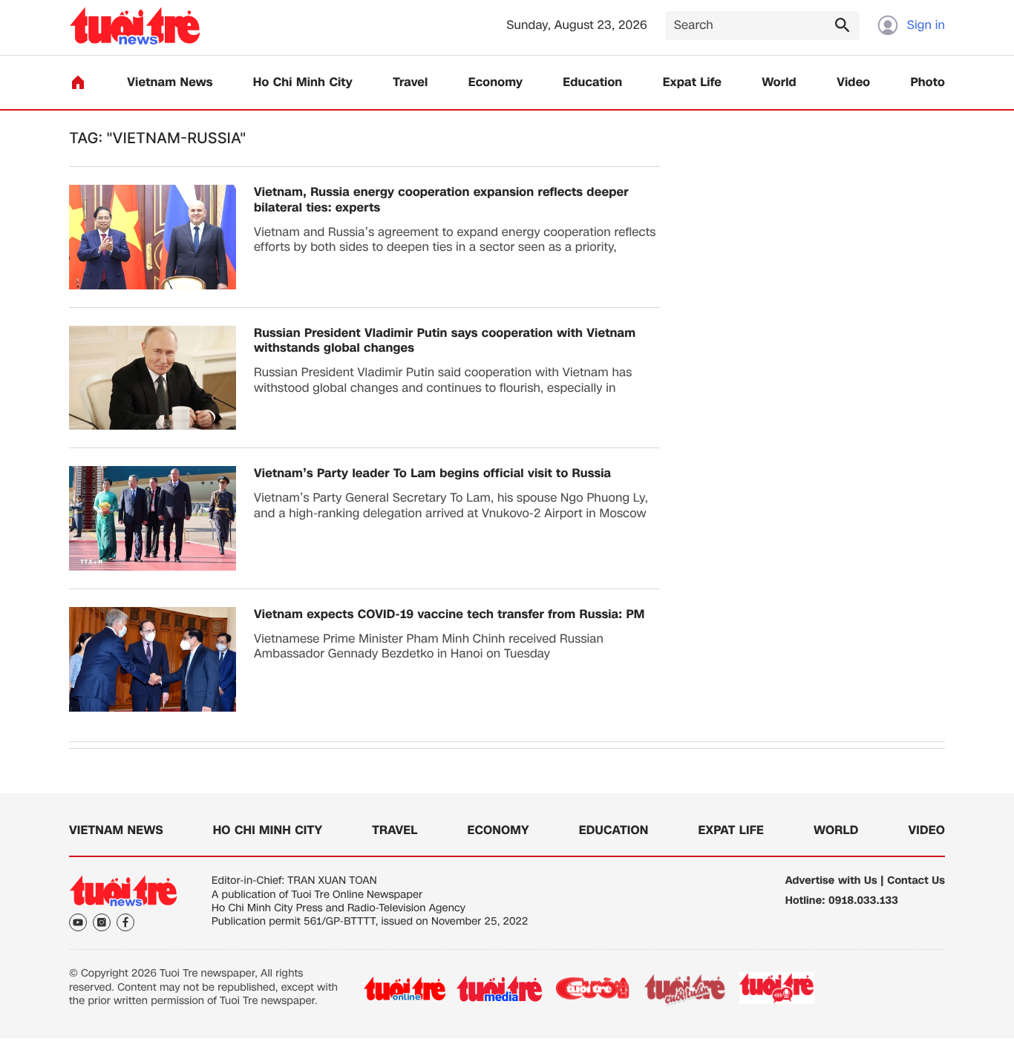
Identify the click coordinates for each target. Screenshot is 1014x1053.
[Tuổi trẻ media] (499, 988)
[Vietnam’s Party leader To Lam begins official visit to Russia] (152, 518)
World (779, 83)
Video (853, 83)
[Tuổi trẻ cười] (592, 988)
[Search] (842, 24)
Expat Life (692, 83)
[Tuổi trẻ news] (134, 26)
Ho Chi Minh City (303, 83)
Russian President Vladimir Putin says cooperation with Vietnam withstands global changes (444, 341)
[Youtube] (78, 922)
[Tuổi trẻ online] (404, 988)
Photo (928, 83)
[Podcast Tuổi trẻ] (777, 988)
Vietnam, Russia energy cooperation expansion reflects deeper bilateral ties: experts (441, 200)
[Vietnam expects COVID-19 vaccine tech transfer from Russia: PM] (152, 659)
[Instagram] (102, 922)
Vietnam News (169, 83)
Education (592, 83)
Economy (495, 83)
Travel (410, 83)
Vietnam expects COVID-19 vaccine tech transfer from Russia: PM (449, 615)
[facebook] (125, 922)
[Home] (78, 82)
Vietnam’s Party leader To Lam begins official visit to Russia (432, 474)
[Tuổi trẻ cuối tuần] (685, 988)
